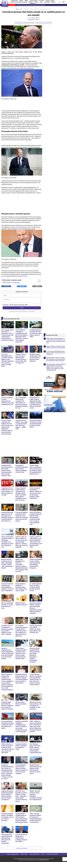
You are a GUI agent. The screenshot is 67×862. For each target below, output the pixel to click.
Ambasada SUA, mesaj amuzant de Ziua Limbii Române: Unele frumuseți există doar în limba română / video (7, 470)
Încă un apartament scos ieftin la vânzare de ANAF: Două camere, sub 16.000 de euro (36, 629)
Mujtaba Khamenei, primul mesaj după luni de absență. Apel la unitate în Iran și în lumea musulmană (7, 795)
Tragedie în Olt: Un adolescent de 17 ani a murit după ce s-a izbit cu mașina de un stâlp (7, 491)
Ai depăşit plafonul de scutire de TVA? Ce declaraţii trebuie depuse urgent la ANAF (36, 333)
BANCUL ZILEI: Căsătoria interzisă (21, 603)
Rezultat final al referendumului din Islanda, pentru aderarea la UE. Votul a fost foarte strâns (36, 769)
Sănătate (31, 2)
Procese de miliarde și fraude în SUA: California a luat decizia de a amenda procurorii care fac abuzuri (21, 516)
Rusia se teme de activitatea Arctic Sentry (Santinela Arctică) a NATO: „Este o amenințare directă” (7, 563)
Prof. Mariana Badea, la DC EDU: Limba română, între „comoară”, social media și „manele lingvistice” (36, 748)
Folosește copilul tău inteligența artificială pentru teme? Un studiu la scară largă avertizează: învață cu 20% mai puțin (21, 726)
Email (38, 286)
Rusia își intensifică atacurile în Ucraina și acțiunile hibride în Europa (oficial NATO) (36, 423)
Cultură (36, 2)
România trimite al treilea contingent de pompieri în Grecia (21, 746)
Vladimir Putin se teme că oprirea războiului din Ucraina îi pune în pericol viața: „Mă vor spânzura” (20, 358)
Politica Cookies (24, 854)
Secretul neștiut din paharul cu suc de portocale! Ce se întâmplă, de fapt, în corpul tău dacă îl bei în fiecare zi (7, 516)
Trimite (21, 307)
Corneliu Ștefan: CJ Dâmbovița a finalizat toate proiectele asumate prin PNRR (21, 838)
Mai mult (33, 3)
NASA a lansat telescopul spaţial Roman (20, 703)
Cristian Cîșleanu (35, 17)
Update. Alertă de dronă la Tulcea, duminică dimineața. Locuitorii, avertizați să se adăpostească (36, 795)
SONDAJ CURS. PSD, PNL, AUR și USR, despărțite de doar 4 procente (31, 5)
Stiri (21, 9)
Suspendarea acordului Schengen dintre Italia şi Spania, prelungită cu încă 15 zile (21, 468)
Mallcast (53, 2)
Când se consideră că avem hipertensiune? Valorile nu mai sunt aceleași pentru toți (7, 401)
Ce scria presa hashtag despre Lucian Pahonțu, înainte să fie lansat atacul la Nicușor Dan (55, 352)
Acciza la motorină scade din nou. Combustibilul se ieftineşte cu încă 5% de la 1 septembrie (7, 587)
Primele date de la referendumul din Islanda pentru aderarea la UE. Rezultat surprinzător (6, 839)
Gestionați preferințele (34, 854)
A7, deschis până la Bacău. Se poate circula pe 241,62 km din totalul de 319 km (35, 587)
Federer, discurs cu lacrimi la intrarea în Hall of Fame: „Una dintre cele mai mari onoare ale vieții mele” (7, 748)
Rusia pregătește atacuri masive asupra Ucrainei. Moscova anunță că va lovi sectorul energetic (21, 769)
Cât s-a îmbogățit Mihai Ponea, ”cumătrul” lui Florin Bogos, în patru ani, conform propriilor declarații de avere (21, 403)
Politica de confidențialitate (13, 854)
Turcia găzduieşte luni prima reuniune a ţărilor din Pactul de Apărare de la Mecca (7, 724)
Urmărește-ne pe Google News (45, 22)
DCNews (4, 4)
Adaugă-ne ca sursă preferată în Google (25, 22)
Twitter (22, 286)
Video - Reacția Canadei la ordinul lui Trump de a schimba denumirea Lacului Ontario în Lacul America (36, 818)
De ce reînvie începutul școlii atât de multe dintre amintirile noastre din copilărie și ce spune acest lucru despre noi (21, 631)
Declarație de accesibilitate (52, 854)
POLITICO (24, 276)
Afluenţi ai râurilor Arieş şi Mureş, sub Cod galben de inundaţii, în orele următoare (35, 705)
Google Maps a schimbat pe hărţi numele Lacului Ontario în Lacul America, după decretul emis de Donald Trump (20, 653)
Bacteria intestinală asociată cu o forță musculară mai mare (7, 605)
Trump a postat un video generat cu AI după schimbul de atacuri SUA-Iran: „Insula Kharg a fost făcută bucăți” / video (36, 542)
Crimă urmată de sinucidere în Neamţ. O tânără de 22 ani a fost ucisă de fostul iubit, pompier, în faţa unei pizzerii (35, 493)
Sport (41, 2)
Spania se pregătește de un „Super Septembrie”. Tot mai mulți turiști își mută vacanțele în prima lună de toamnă (7, 653)
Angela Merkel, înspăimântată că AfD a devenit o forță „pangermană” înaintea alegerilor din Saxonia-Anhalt (21, 818)
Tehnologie (47, 2)
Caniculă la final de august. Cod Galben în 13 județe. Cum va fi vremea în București (7, 817)
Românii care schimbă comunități (18, 2)
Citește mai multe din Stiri (21, 848)
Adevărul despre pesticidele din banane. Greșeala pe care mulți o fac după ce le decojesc (7, 705)
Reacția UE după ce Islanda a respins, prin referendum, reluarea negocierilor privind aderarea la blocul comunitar (36, 608)
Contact (43, 854)
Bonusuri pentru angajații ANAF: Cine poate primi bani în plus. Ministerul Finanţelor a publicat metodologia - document (35, 655)
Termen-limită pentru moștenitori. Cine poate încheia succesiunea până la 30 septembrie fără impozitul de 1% (36, 469)
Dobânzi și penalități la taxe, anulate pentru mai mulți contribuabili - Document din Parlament (36, 563)
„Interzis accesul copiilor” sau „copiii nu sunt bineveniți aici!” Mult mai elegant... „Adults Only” (21, 424)
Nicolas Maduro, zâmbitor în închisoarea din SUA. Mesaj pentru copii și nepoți (21, 587)
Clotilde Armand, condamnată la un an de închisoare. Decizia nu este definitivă (35, 357)
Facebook (7, 286)
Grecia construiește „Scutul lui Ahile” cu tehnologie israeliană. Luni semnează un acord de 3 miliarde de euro (7, 542)
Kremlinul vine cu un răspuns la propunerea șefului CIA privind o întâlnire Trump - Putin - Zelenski (7, 630)
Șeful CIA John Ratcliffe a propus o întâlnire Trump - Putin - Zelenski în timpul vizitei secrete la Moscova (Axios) (21, 796)
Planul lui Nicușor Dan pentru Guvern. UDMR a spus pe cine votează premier (55, 346)
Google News (16, 282)
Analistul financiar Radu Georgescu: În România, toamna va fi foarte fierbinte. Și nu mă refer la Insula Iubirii (21, 678)
